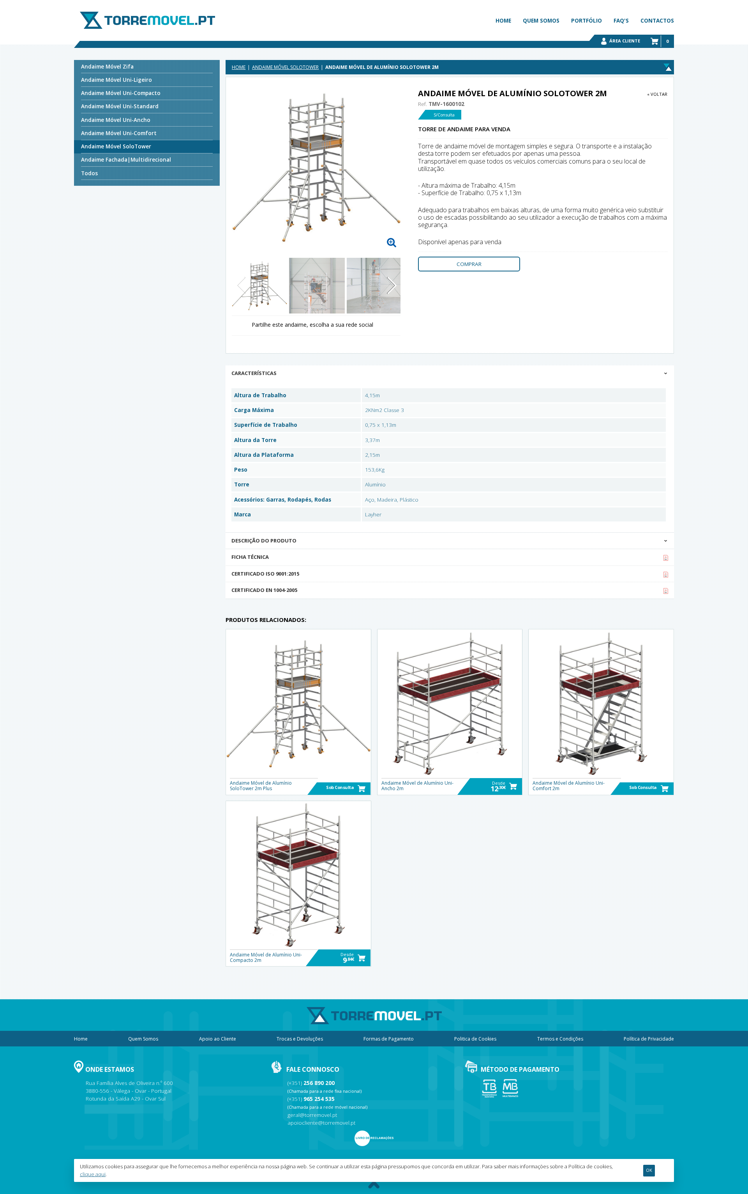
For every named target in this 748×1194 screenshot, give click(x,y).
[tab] (450, 373)
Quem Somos (541, 20)
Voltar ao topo (374, 1185)
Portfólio (586, 20)
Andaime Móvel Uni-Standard (120, 106)
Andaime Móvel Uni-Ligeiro (116, 79)
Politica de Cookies (475, 1039)
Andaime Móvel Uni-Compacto (121, 93)
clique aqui (93, 1174)
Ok (649, 1170)
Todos (89, 173)
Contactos (657, 20)
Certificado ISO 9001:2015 (265, 573)
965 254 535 (319, 1098)
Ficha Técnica (250, 556)
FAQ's (621, 20)
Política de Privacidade (649, 1039)
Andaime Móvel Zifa (107, 66)
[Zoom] (316, 167)
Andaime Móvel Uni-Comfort (119, 133)
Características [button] (254, 373)
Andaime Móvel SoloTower (116, 146)
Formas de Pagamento (388, 1039)
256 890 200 (319, 1083)
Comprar (469, 264)
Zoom (391, 242)
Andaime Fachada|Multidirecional (126, 159)
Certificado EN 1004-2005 (264, 589)
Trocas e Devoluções (300, 1039)
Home (503, 20)
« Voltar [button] (657, 94)
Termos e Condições (560, 1039)
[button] (391, 285)
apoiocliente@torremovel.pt (321, 1122)
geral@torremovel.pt (312, 1114)
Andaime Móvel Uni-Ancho (115, 119)
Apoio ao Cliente (217, 1039)
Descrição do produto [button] (263, 540)
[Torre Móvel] (147, 20)
